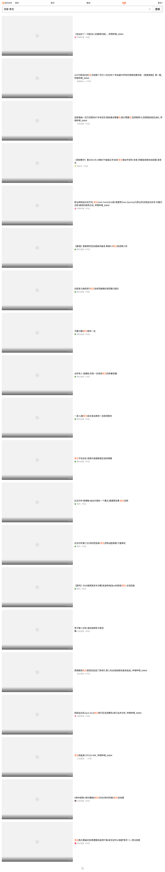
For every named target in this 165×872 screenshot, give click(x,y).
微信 (88, 3)
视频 (124, 3)
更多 (160, 3)
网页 (17, 3)
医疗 (53, 3)
